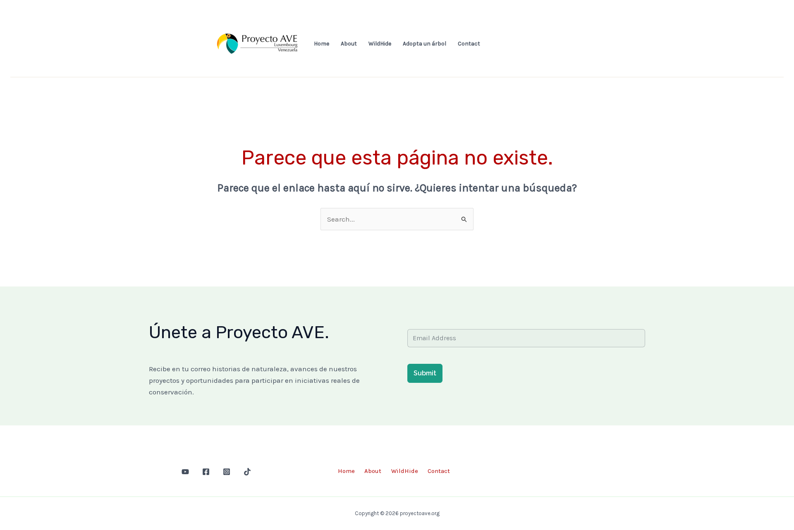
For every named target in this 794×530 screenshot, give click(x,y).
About (349, 43)
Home (321, 43)
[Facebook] (206, 471)
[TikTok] (247, 471)
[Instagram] (226, 471)
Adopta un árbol (424, 43)
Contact (469, 43)
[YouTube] (185, 471)
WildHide (379, 43)
